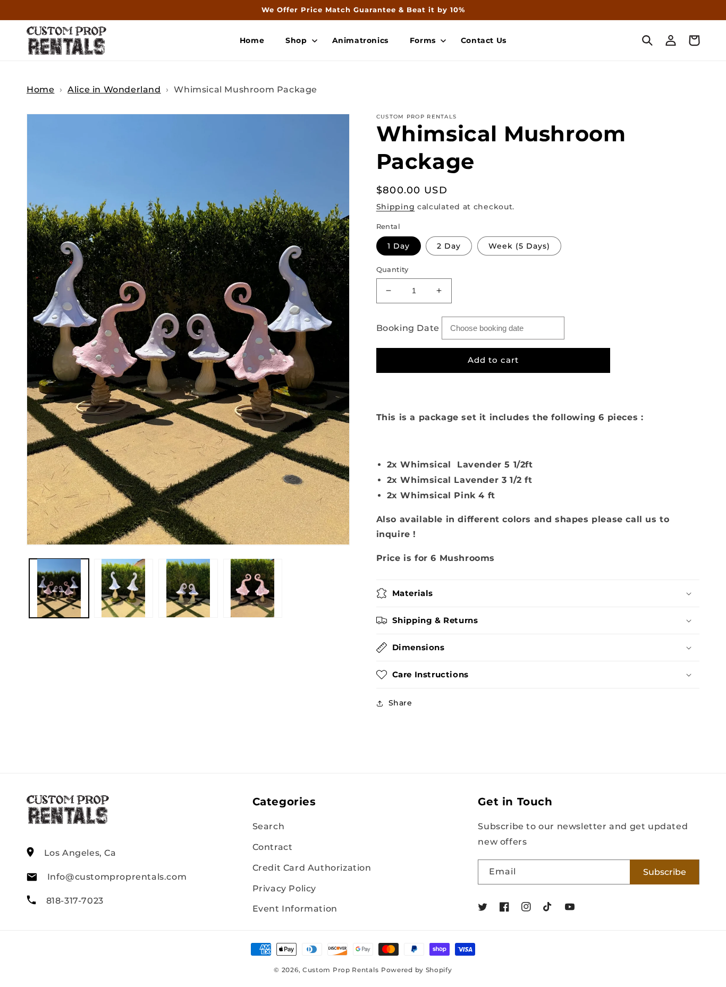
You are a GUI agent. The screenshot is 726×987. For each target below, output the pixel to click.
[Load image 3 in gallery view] (188, 588)
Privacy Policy (284, 888)
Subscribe (664, 872)
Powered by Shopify (416, 970)
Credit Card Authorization (312, 868)
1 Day (398, 246)
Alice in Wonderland (114, 89)
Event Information (294, 909)
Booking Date (408, 328)
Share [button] (400, 703)
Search (268, 826)
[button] (298, 40)
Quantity (392, 269)
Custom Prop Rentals (340, 970)
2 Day (449, 246)
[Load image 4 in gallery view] (253, 588)
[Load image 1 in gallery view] (59, 588)
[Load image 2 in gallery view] (124, 588)
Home (40, 89)
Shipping (395, 206)
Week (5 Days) (519, 246)
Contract (272, 847)
